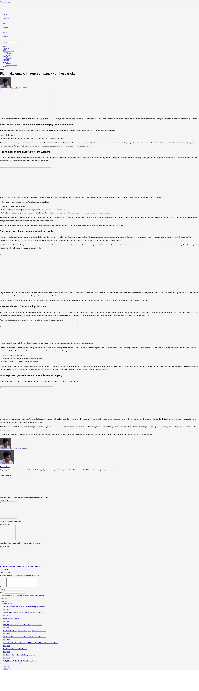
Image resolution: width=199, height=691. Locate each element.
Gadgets (8, 53)
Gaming (5, 23)
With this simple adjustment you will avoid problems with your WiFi (24, 497)
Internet (5, 32)
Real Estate (6, 48)
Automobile (6, 59)
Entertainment (7, 56)
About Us (5, 36)
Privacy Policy (7, 668)
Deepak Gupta (15, 88)
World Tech (6, 66)
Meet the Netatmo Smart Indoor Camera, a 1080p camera (20, 543)
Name (2, 589)
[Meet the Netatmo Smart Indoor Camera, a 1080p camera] (8, 540)
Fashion (8, 63)
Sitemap (5, 669)
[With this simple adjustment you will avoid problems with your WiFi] (15, 494)
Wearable (9, 55)
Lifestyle (5, 62)
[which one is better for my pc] (8, 518)
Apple (4, 49)
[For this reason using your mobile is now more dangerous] (15, 563)
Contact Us (6, 666)
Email (2, 592)
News (4, 46)
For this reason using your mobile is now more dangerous (20, 566)
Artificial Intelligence (8, 51)
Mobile (5, 14)
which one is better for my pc (10, 521)
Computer (6, 18)
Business (5, 27)
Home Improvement (11, 65)
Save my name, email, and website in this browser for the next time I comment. (23, 595)
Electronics (6, 52)
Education (6, 60)
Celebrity (8, 58)
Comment (3, 587)
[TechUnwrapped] (5, 2)
